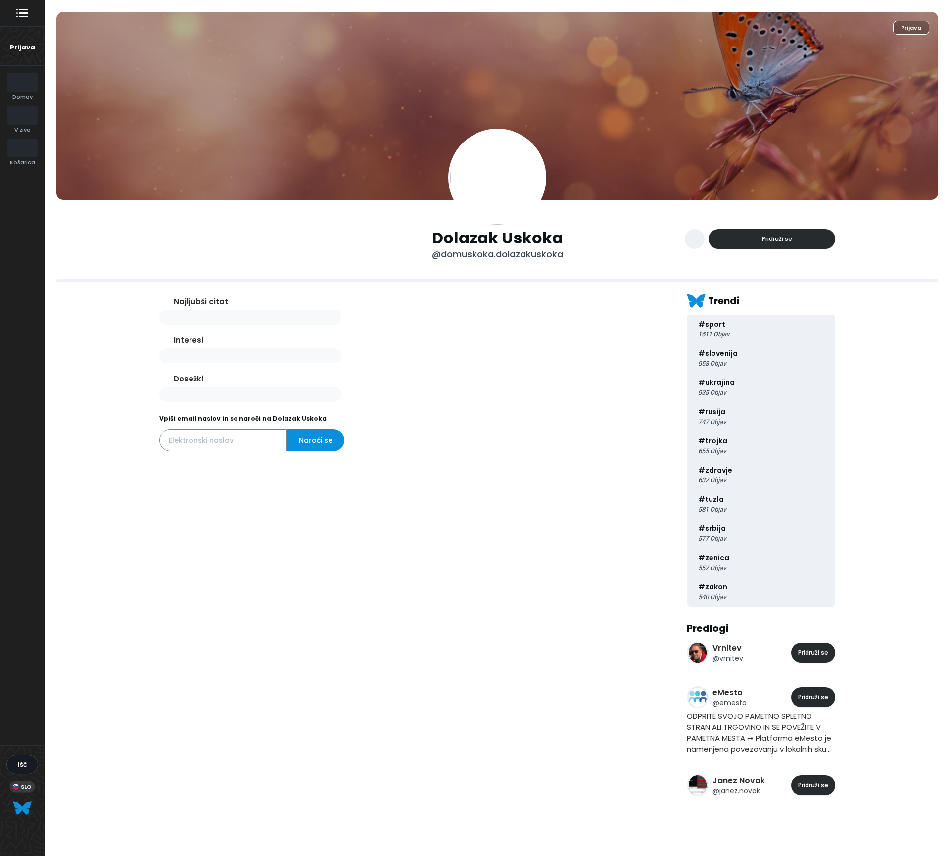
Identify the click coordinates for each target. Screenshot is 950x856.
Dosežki (188, 379)
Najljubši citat (201, 301)
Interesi (188, 340)
